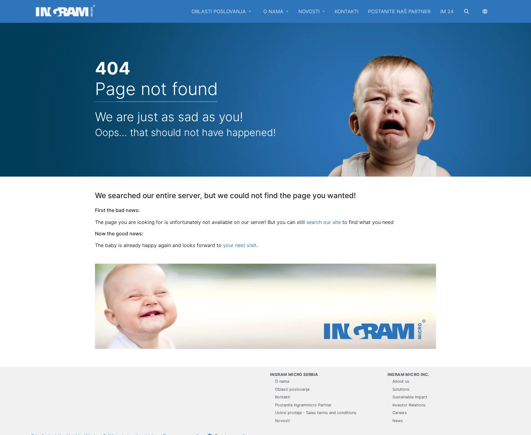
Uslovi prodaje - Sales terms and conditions (315, 412)
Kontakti (346, 11)
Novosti (309, 11)
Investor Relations (409, 405)
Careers (399, 412)
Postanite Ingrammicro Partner (303, 405)
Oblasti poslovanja (219, 11)
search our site (323, 222)
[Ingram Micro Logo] (65, 11)
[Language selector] (485, 11)
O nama (274, 11)
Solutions (401, 389)
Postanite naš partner (399, 11)
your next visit (239, 245)
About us (400, 381)
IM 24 (447, 11)
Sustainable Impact (409, 397)
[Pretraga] (466, 11)
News (397, 420)
